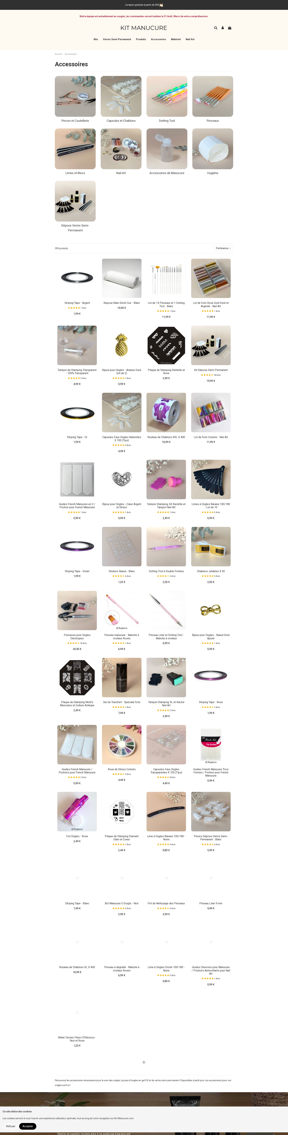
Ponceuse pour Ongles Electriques (77, 636)
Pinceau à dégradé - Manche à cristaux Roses (121, 969)
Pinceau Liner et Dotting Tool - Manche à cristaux (166, 636)
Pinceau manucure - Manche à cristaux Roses (121, 636)
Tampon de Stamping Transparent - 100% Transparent (77, 371)
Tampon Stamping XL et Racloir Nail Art (166, 704)
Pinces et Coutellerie (75, 120)
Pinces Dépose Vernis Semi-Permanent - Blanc (211, 838)
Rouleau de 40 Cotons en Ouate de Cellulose (77, 1100)
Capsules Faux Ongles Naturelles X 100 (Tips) (121, 439)
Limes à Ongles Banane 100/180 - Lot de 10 (211, 506)
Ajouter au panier (78, 296)
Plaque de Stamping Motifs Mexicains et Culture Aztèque (77, 704)
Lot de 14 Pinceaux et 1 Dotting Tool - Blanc (166, 304)
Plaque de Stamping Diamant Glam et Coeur (121, 838)
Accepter (27, 1126)
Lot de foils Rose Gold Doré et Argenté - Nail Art (211, 304)
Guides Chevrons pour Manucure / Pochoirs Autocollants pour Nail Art (211, 970)
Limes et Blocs (75, 173)
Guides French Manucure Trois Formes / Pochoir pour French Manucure (210, 772)
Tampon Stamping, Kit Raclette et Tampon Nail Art (166, 506)
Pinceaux (213, 120)
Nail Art (121, 173)
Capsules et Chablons (121, 120)
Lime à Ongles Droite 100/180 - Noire (166, 969)
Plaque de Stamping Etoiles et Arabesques (166, 1039)
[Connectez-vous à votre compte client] (223, 28)
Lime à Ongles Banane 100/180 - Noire (166, 838)
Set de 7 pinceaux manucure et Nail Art (166, 1100)
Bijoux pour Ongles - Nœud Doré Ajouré (211, 636)
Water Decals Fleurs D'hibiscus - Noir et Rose (77, 1039)
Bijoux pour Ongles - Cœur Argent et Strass (121, 506)
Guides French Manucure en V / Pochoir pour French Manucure (77, 506)
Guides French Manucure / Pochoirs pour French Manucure (77, 771)
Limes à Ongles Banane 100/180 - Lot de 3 (121, 1100)
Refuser (10, 1126)
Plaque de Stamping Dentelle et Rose (166, 371)
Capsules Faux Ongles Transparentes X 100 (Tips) (166, 771)
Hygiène (212, 173)
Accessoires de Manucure (167, 173)
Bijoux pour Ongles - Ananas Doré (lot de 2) (121, 371)
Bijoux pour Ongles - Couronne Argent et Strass (121, 1039)
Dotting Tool (167, 120)
